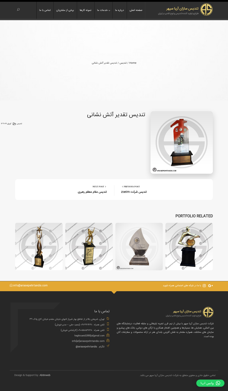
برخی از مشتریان (65, 10)
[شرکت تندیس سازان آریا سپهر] (184, 9)
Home (132, 63)
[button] (210, 383)
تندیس (123, 63)
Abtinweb (45, 375)
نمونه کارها (85, 10)
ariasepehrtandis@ (86, 347)
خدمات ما (102, 10)
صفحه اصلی (135, 10)
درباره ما (119, 10)
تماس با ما (45, 10)
